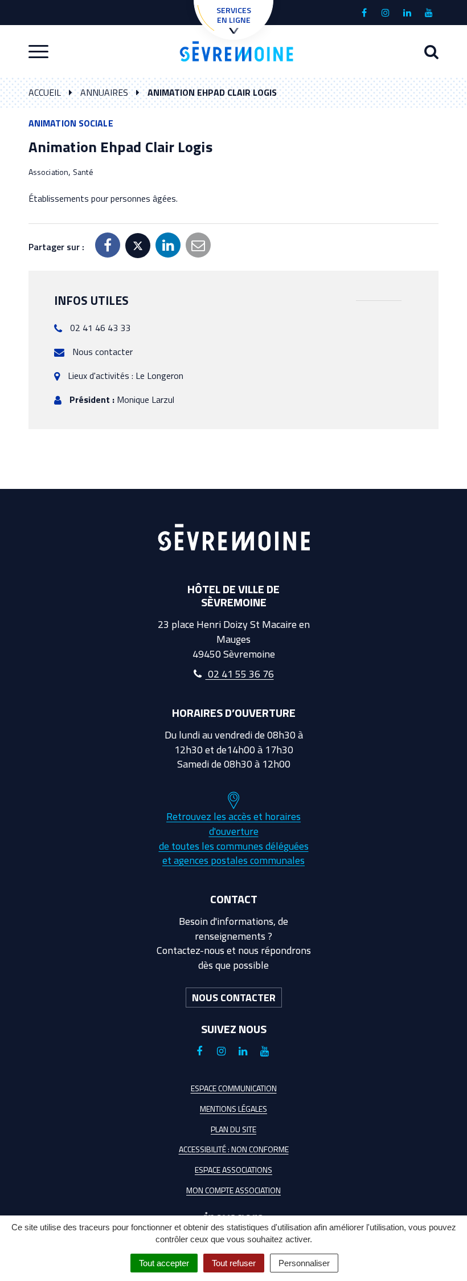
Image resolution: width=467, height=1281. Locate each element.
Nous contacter (102, 351)
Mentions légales (233, 1109)
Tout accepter (164, 1263)
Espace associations (233, 1170)
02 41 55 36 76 (240, 674)
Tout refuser (234, 1263)
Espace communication (234, 1088)
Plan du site (233, 1129)
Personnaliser (304, 1263)
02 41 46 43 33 (100, 327)
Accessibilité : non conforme (234, 1149)
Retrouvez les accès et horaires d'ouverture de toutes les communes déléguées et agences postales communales (234, 838)
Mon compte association (233, 1190)
